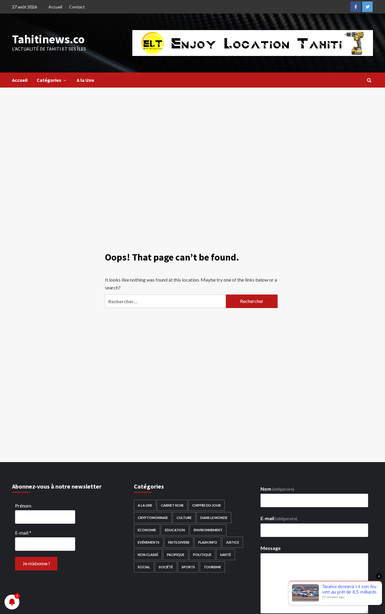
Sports (188, 567)
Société (166, 567)
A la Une (85, 80)
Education (175, 530)
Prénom (23, 505)
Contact (77, 6)
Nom (277, 489)
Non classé (148, 555)
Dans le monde (213, 518)
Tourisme (212, 567)
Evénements (148, 542)
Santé (225, 555)
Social (144, 567)
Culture (184, 518)
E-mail (23, 532)
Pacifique (175, 555)
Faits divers (178, 542)
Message (270, 548)
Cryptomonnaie (153, 518)
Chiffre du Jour (206, 505)
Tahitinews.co (48, 39)
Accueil (55, 6)
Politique (202, 555)
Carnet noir (172, 505)
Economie (147, 530)
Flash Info (207, 542)
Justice (232, 542)
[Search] (369, 80)
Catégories (49, 80)
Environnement (208, 530)
